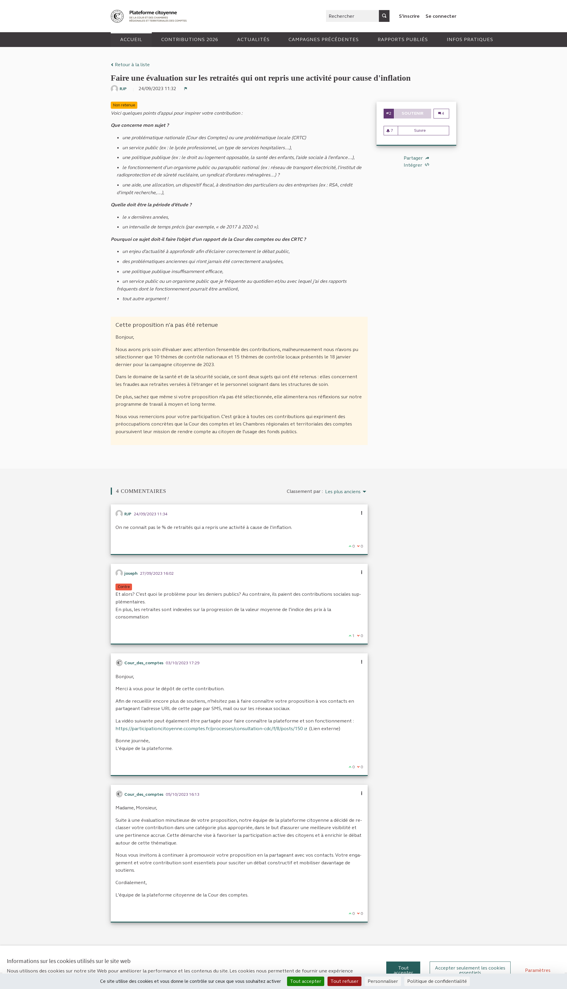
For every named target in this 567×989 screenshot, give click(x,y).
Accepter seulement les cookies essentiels (470, 970)
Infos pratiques (470, 39)
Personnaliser (383, 981)
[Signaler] (185, 88)
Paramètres (537, 970)
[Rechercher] (384, 16)
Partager (414, 158)
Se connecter (441, 16)
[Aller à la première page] (149, 16)
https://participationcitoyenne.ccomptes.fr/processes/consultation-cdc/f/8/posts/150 (211, 728)
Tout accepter (403, 970)
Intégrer (413, 165)
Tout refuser (344, 981)
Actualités (253, 39)
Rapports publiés (403, 39)
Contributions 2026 (189, 39)
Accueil (131, 39)
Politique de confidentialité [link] (437, 981)
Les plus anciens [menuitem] (343, 491)
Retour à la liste (132, 64)
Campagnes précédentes (324, 39)
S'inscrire (409, 16)
